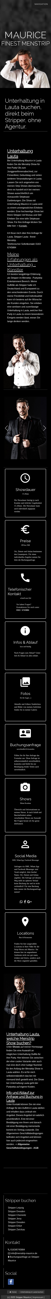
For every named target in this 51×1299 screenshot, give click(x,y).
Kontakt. (23, 226)
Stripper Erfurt (15, 1226)
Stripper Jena (14, 1218)
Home (13, 1292)
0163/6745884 (17, 1249)
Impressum (38, 1297)
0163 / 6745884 (22, 610)
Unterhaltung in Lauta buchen (31, 1292)
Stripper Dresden (16, 1211)
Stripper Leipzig (16, 1208)
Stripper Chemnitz (17, 1215)
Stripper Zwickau (16, 1229)
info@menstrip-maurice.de (23, 1253)
